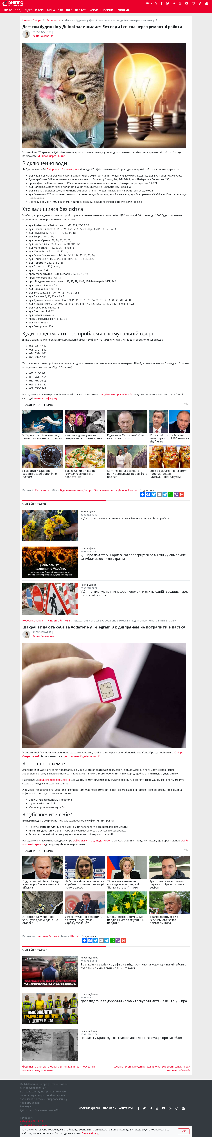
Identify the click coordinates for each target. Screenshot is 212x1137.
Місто (8, 10)
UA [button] (148, 3)
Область (81, 10)
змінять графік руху (45, 398)
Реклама (123, 10)
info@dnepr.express (35, 1125)
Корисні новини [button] (101, 10)
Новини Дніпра (32, 20)
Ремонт (132, 490)
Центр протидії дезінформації (81, 756)
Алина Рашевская (43, 636)
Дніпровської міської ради (63, 169)
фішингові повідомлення (54, 779)
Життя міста (53, 20)
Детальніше (89, 1133)
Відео (29, 10)
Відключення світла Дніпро (110, 490)
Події (18, 10)
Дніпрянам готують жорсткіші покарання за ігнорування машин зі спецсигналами (58, 1068)
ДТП (60, 10)
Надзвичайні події (58, 620)
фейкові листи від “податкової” (92, 840)
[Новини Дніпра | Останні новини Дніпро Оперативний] (12, 3)
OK (184, 1131)
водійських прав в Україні (117, 394)
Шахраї (74, 936)
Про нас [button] (108, 1108)
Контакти (126, 1108)
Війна (51, 10)
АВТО (68, 10)
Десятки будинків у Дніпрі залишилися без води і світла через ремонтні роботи (152, 1068)
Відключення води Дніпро (76, 490)
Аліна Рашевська (43, 36)
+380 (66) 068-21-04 (31, 1121)
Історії (40, 10)
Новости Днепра (32, 620)
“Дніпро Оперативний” (51, 156)
